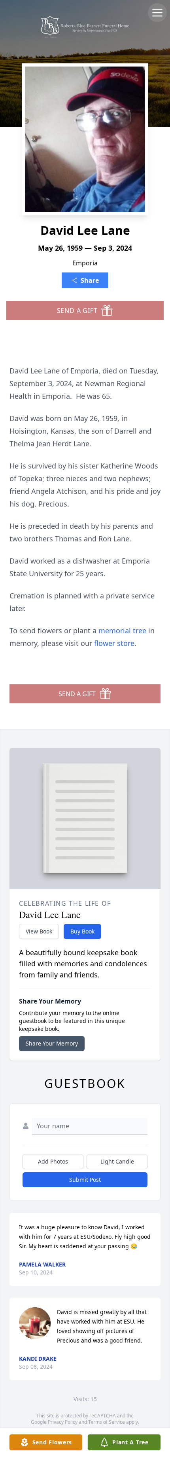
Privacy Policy (62, 1422)
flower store (114, 643)
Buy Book (82, 931)
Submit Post (85, 1179)
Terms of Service (106, 1422)
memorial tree (122, 630)
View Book (39, 931)
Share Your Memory (52, 1043)
